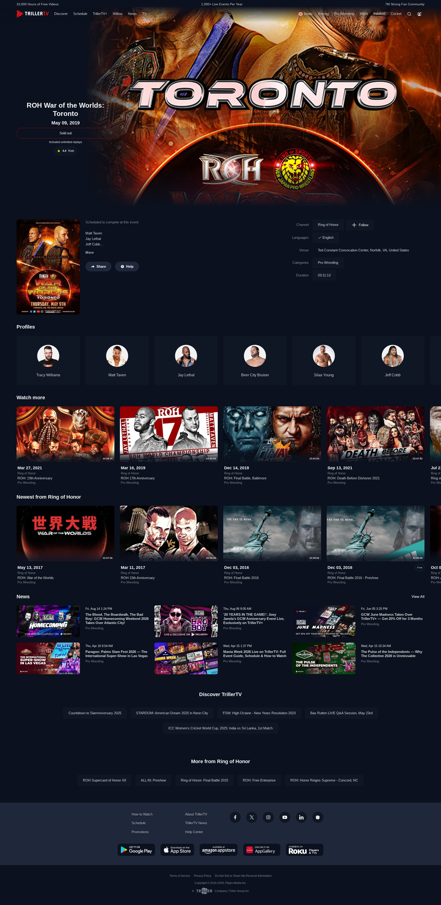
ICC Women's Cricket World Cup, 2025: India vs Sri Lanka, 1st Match (220, 728)
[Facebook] (235, 817)
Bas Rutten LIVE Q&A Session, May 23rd (341, 713)
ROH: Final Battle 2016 (241, 578)
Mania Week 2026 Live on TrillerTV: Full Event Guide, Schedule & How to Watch (254, 654)
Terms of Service (180, 875)
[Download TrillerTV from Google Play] (136, 850)
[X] (251, 817)
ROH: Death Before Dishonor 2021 (354, 478)
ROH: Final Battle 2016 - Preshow (353, 578)
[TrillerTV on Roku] (304, 850)
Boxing (323, 14)
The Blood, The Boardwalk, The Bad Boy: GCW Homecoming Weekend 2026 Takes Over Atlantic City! (117, 619)
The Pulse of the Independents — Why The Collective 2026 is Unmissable (391, 654)
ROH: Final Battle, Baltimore (245, 478)
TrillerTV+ (100, 14)
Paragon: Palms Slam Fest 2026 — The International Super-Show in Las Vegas (116, 654)
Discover (61, 14)
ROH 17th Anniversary (138, 478)
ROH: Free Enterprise (259, 780)
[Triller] (317, 817)
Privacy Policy (202, 875)
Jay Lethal (93, 239)
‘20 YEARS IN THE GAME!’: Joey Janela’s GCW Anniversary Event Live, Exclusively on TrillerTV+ (253, 619)
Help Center (194, 832)
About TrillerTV (196, 814)
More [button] (89, 252)
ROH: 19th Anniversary (34, 478)
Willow (117, 14)
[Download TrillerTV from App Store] (177, 850)
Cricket (396, 14)
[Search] (409, 14)
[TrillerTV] (33, 14)
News (132, 14)
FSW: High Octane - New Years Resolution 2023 (259, 713)
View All (418, 597)
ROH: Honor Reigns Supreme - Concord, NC (324, 780)
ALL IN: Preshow (153, 780)
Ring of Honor (328, 225)
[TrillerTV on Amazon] (219, 850)
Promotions (140, 832)
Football (379, 14)
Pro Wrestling (344, 14)
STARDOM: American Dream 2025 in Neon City (172, 713)
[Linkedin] (301, 817)
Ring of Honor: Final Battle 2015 (204, 780)
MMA (364, 14)
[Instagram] (268, 817)
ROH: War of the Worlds (35, 578)
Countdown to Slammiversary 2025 (94, 713)
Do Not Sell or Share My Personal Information (243, 875)
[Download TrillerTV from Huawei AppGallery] (261, 850)
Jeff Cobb (393, 375)
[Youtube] (284, 817)
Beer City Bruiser (255, 375)
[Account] (419, 14)
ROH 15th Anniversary (138, 578)
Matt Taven (93, 233)
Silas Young (324, 375)
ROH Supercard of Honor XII (104, 780)
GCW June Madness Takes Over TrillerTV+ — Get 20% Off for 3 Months (392, 617)
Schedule (80, 14)
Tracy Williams (48, 375)
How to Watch (142, 814)
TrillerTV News (196, 823)
